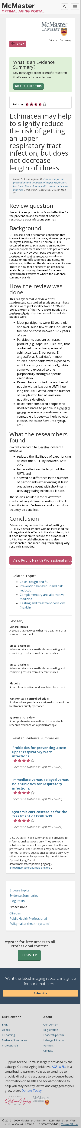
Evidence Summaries (23, 895)
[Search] (64, 6)
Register (29, 955)
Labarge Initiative (53, 1040)
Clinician (15, 913)
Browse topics (19, 890)
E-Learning (8, 1035)
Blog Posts (17, 901)
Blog (5, 1024)
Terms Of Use (69, 1124)
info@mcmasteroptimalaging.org (30, 867)
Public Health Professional (28, 918)
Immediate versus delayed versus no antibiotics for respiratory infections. (40, 783)
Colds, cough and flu (34, 582)
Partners (48, 1045)
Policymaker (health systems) (29, 924)
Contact (48, 1050)
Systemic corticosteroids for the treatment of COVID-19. (39, 814)
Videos (6, 1030)
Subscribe (40, 993)
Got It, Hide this (28, 86)
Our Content (50, 1024)
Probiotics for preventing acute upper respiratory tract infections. (39, 751)
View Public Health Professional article (42, 560)
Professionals (10, 1045)
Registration (50, 1030)
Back (20, 43)
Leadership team (53, 1035)
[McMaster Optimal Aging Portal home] (18, 1102)
